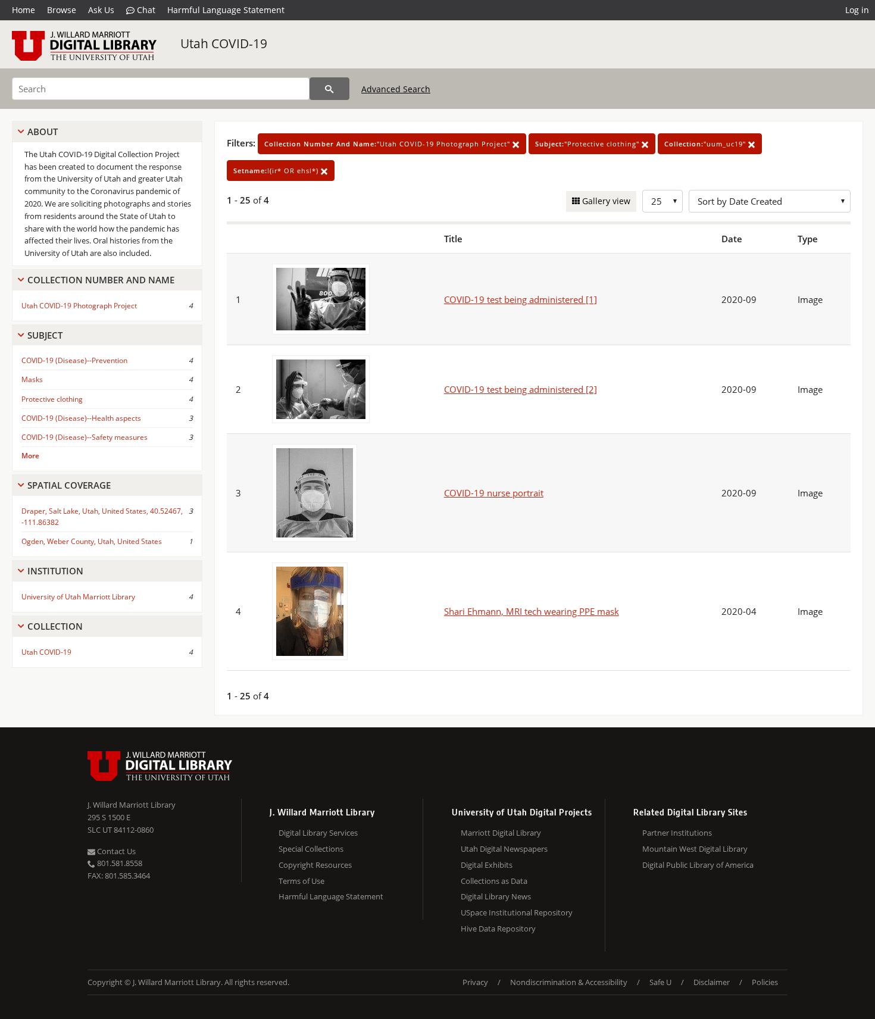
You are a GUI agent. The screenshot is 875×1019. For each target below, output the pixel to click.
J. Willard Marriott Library (132, 804)
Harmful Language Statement (226, 9)
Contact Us (115, 851)
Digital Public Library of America (698, 864)
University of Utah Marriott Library (78, 597)
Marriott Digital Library (501, 832)
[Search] (329, 88)
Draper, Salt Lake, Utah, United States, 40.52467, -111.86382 (102, 516)
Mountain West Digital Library (695, 848)
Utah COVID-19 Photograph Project (79, 306)
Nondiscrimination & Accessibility (568, 982)
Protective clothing (52, 399)
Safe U (660, 982)
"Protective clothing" (588, 143)
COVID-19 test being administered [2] (520, 389)
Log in (857, 9)
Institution (55, 571)
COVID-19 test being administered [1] (520, 299)
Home (23, 9)
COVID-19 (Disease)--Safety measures (84, 437)
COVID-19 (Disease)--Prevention (74, 360)
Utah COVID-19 (223, 43)
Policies (765, 982)
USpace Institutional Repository (517, 912)
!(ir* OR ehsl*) (277, 170)
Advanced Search (395, 89)
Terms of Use (301, 881)
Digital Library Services (318, 832)
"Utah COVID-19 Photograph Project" (388, 143)
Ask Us (101, 9)
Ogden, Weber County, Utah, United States (91, 541)
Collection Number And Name (100, 280)
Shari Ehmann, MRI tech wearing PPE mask (531, 611)
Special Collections (311, 848)
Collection (55, 626)
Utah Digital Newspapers (504, 848)
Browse (61, 9)
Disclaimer (711, 982)
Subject (44, 335)
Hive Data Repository (498, 928)
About (42, 131)
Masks (32, 379)
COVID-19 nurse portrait (493, 493)
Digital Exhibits (486, 864)
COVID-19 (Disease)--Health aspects (81, 418)
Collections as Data (494, 881)
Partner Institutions (677, 832)
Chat (145, 9)
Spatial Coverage (69, 485)
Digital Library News (496, 896)
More (30, 456)
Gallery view (605, 201)
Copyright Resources (315, 864)
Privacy (475, 982)
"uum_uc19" (706, 143)
